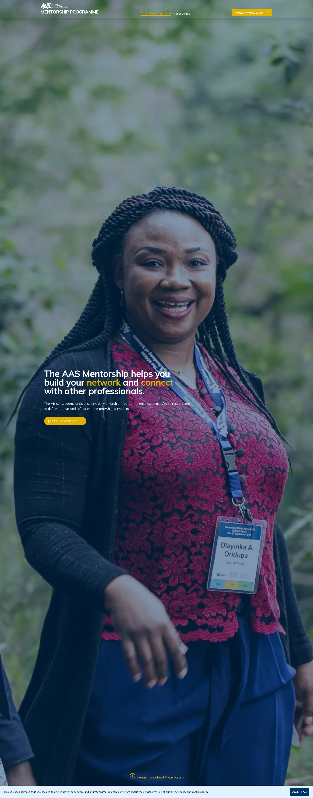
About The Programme (156, 13)
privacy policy (178, 791)
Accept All (299, 791)
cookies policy (200, 791)
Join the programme (62, 421)
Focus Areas (182, 13)
